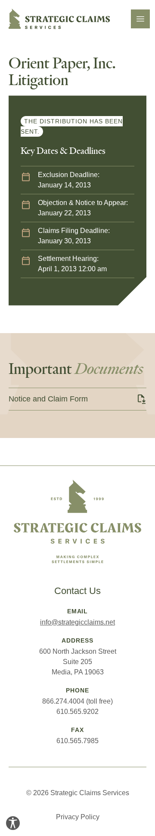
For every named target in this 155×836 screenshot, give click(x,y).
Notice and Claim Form (48, 399)
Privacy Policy (77, 817)
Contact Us (77, 590)
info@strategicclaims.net (77, 622)
